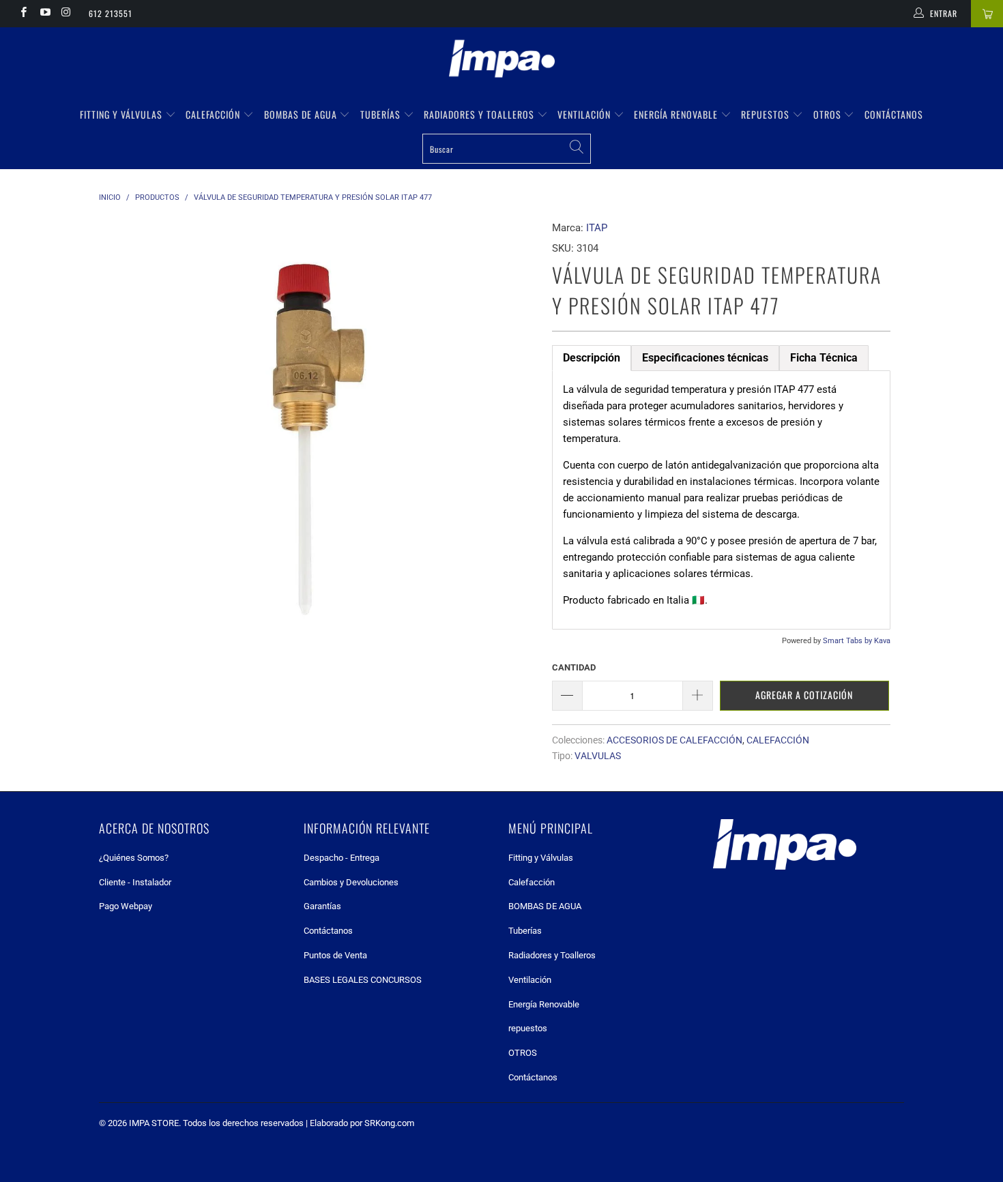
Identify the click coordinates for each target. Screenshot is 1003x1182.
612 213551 (110, 13)
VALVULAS (598, 755)
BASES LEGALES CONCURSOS (363, 980)
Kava (882, 640)
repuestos (766, 114)
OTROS (828, 114)
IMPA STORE (154, 1123)
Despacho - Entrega (341, 858)
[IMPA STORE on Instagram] (66, 13)
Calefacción (214, 114)
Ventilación (585, 114)
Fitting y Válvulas (122, 114)
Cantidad (574, 667)
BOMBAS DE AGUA (302, 114)
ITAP (596, 228)
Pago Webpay (125, 906)
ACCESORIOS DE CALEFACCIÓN (674, 740)
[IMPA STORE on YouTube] (44, 13)
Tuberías (381, 114)
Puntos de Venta (335, 955)
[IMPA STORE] (501, 60)
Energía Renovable (677, 114)
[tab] (591, 358)
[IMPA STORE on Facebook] (23, 13)
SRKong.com (389, 1123)
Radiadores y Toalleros (480, 114)
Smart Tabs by (848, 640)
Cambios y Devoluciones (351, 882)
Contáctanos (893, 114)
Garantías (322, 906)
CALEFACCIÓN (777, 740)
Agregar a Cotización (804, 695)
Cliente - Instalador (135, 882)
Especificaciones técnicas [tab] (705, 357)
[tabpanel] (721, 500)
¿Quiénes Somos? (134, 858)
